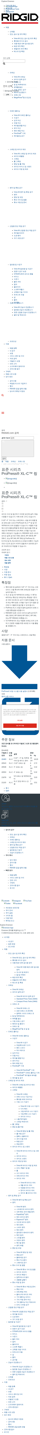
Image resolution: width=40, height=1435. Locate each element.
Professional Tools (12, 9)
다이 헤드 (24, 1109)
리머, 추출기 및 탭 (23, 1168)
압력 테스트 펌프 (22, 1277)
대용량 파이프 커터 (27, 1188)
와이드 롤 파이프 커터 (29, 1193)
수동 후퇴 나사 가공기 (29, 1114)
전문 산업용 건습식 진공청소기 (25, 312)
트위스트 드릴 (19, 295)
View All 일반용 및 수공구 (23, 269)
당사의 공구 (10, 830)
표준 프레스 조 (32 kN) (24, 1011)
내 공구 (12, 351)
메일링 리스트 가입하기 (18, 383)
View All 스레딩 (22, 1094)
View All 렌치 (21, 1207)
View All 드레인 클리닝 (22, 115)
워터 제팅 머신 (19, 131)
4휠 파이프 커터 (26, 1185)
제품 (7, 27)
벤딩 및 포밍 (18, 197)
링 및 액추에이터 (20, 84)
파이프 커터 (20, 1178)
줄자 (15, 300)
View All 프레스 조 (23, 1008)
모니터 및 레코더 (22, 972)
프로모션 (13, 341)
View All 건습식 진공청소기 (24, 307)
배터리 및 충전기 (20, 92)
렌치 (15, 194)
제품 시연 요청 (11, 374)
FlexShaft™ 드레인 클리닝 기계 (27, 1073)
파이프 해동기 (21, 1275)
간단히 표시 (6, 550)
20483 (4, 759)
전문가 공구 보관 (20, 271)
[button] (20, 1)
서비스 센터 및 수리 (17, 356)
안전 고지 (13, 364)
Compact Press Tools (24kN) (26, 1001)
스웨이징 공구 (21, 1263)
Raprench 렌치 (22, 1219)
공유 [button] (3, 501)
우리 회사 (9, 855)
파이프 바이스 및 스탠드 (22, 166)
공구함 (14, 1360)
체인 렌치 (19, 1230)
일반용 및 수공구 (16, 264)
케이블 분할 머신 (20, 125)
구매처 (8, 371)
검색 (4, 458)
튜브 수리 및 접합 (20, 200)
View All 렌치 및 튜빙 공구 (23, 192)
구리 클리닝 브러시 (23, 1297)
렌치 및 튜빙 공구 (16, 188)
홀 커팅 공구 (20, 1134)
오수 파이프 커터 (22, 1173)
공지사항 (13, 381)
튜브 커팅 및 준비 (20, 202)
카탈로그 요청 (15, 361)
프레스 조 (17, 82)
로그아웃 (11, 946)
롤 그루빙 (17, 161)
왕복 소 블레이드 (22, 1136)
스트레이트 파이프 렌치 (25, 1209)
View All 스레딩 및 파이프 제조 (25, 154)
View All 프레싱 (19, 77)
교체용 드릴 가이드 (21, 292)
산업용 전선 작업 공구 (18, 226)
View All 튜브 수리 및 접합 (25, 1269)
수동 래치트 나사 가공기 (29, 1111)
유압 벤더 (19, 1144)
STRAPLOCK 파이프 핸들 (23, 274)
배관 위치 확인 (19, 46)
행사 (11, 386)
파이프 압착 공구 (20, 79)
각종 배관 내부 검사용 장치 (24, 44)
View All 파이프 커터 (28, 1183)
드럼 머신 (17, 123)
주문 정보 (7, 575)
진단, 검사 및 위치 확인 (18, 34)
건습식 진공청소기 (16, 303)
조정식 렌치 (20, 1240)
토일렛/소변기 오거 (23, 1045)
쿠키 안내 (9, 910)
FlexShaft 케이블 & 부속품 (26, 1075)
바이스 (16, 276)
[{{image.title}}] (11, 478)
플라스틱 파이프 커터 (24, 1294)
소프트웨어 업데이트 (17, 366)
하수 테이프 (20, 1050)
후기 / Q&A (8, 577)
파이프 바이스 (21, 1156)
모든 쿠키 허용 (20, 725)
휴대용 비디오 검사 (21, 41)
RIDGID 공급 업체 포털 (18, 389)
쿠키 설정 (9, 913)
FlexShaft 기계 (19, 133)
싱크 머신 (17, 120)
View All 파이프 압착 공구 (25, 996)
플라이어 (17, 287)
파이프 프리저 (21, 1272)
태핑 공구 (19, 1141)
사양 (5, 569)
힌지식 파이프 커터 (27, 1190)
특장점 (6, 567)
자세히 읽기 (6, 552)
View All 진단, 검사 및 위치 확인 (25, 38)
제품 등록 (13, 348)
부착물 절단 (18, 87)
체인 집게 (19, 1235)
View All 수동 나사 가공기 (30, 1106)
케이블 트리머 (19, 233)
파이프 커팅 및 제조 (21, 169)
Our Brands (10, 12)
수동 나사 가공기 (22, 1102)
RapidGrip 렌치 (22, 1214)
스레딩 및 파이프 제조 (18, 149)
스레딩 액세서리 (22, 1122)
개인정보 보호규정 (12, 908)
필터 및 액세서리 (20, 315)
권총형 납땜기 (21, 1280)
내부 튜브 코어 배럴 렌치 (25, 1212)
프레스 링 (17, 95)
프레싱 (12, 72)
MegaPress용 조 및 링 (22, 97)
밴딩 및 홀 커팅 (19, 164)
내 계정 (6, 937)
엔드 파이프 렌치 (22, 1217)
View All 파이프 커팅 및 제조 (26, 1165)
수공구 (16, 118)
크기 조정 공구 (19, 238)
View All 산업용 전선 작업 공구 (25, 230)
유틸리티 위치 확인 (21, 49)
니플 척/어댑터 (21, 1119)
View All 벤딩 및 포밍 (24, 1252)
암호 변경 (11, 944)
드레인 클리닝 (15, 111)
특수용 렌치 (20, 1243)
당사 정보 (9, 377)
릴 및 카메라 (20, 975)
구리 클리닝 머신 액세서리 (26, 1302)
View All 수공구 (22, 1042)
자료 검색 (13, 358)
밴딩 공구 (19, 1255)
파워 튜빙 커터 (21, 1292)
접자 (15, 284)
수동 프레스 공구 (20, 90)
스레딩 (16, 159)
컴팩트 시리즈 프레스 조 (25, 1013)
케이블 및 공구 (19, 136)
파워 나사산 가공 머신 (24, 1097)
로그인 (12, 888)
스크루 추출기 (19, 289)
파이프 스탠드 (21, 1159)
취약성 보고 (10, 921)
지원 (7, 344)
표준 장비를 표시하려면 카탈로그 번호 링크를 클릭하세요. (20, 745)
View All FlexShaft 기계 (25, 1070)
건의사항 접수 (15, 369)
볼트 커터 (17, 282)
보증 (11, 353)
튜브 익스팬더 (21, 1260)
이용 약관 (9, 918)
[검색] (18, 448)
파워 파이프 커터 (22, 1176)
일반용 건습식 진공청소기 (23, 310)
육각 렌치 (19, 1225)
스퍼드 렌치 (20, 1227)
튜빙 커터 (19, 1289)
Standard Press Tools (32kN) (26, 999)
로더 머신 (17, 128)
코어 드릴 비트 (21, 1139)
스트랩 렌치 (20, 1238)
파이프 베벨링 (19, 156)
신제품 (12, 31)
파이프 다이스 (26, 1116)
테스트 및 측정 (19, 51)
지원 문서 (7, 572)
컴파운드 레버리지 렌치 (25, 1232)
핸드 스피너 (20, 1048)
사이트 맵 (9, 915)
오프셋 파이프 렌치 (23, 1222)
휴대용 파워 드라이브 (24, 1099)
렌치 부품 (19, 1245)
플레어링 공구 (21, 1257)
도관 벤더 (17, 235)
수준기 (16, 279)
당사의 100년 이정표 (17, 391)
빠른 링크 (9, 870)
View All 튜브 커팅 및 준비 (25, 1287)
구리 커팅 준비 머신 (23, 1299)
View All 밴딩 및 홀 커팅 (25, 1131)
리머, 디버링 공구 (22, 1305)
